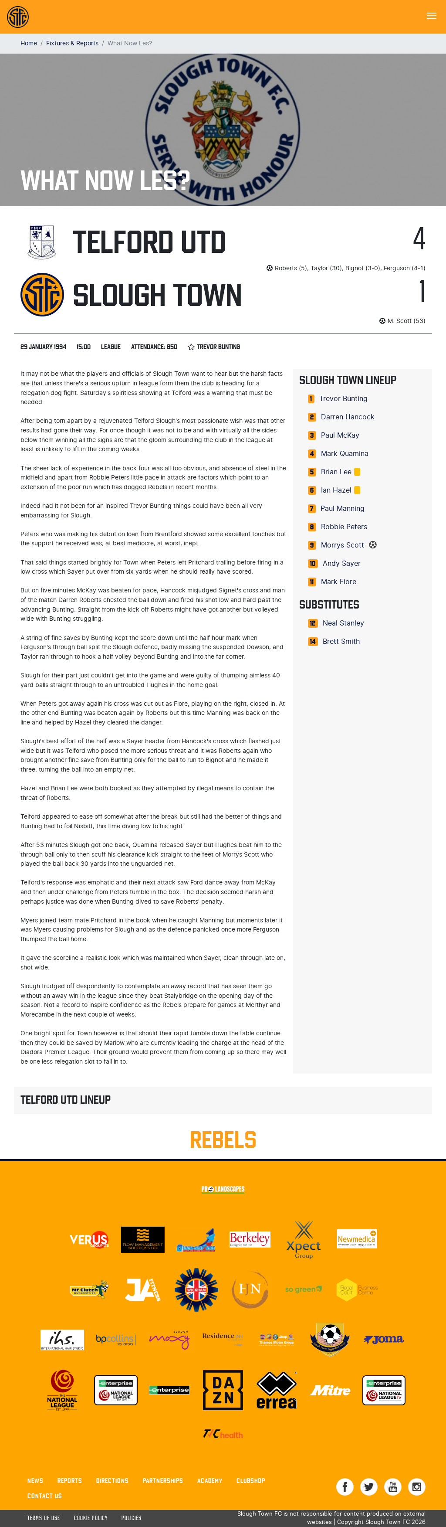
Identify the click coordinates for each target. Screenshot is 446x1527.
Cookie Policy (91, 1518)
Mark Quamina (344, 453)
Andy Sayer (342, 563)
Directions (112, 1480)
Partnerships (163, 1480)
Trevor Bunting (343, 398)
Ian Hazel (336, 490)
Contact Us (44, 1496)
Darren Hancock (348, 417)
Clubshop (251, 1480)
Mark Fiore (338, 581)
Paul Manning (343, 508)
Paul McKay (340, 435)
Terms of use (43, 1518)
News (35, 1480)
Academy (210, 1480)
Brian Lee (336, 472)
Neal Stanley (343, 623)
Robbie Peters (344, 527)
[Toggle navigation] (432, 14)
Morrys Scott (342, 545)
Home (28, 43)
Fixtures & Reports (72, 43)
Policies (132, 1518)
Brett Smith (341, 641)
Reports (69, 1480)
